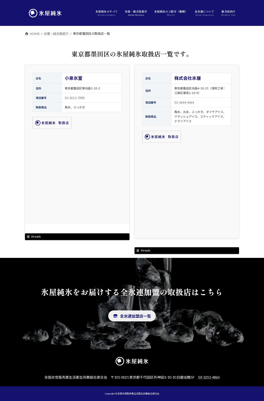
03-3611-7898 (74, 97)
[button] (132, 315)
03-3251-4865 (209, 377)
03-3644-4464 (184, 102)
